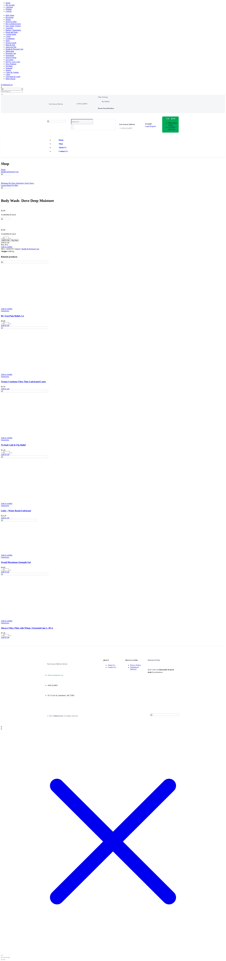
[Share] (7, 957)
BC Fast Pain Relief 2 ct (12, 316)
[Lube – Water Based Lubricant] (24, 457)
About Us (62, 148)
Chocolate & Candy (13, 77)
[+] (10, 238)
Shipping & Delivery (134, 668)
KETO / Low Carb (13, 62)
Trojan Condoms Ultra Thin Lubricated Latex (23, 381)
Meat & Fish (10, 45)
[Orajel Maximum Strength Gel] (18, 521)
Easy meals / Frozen (13, 26)
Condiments (10, 39)
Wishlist (9, 9)
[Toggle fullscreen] (4, 957)
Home (8, 3)
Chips (8, 74)
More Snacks (10, 79)
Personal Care (11, 53)
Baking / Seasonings (13, 30)
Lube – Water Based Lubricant (16, 510)
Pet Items (9, 66)
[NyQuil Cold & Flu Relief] (24, 392)
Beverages (9, 17)
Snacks (8, 70)
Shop (61, 144)
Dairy (8, 41)
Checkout (9, 7)
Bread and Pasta (12, 32)
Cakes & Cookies (12, 72)
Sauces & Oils (11, 47)
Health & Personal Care (14, 49)
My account (10, 5)
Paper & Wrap (11, 58)
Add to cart (5, 240)
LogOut (9, 11)
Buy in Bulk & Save (13, 24)
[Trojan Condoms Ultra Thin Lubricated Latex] (24, 328)
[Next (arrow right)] (4, 959)
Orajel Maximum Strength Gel (16, 562)
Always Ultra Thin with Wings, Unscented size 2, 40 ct (27, 628)
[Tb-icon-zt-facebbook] (49, 706)
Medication (10, 51)
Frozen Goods (11, 43)
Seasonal (9, 68)
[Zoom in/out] (2, 957)
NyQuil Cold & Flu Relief (13, 445)
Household (10, 55)
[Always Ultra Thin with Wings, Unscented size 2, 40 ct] (24, 575)
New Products (11, 64)
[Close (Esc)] (9, 957)
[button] (56, 104)
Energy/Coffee (11, 22)
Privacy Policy (135, 665)
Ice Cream (9, 60)
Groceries (9, 28)
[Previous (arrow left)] (2, 959)
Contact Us (63, 151)
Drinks (8, 20)
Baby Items (10, 15)
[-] (2, 238)
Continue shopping (171, 128)
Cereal (8, 36)
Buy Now (15, 240)
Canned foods (11, 34)
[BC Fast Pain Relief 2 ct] (24, 263)
